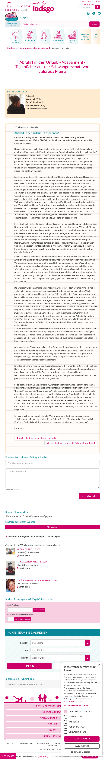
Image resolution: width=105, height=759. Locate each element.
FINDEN (29, 665)
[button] (82, 705)
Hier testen (34, 756)
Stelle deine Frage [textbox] (31, 24)
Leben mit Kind (52, 736)
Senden (94, 24)
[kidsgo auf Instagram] (88, 13)
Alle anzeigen (52, 527)
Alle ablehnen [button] (82, 746)
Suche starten (39, 610)
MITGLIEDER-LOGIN (91, 2)
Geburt (52, 724)
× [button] (99, 665)
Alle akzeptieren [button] (82, 739)
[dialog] (81, 709)
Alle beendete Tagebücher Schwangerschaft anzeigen (34, 536)
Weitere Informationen (73, 701)
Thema (24, 658)
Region (24, 643)
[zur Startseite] (40, 9)
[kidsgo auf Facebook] (93, 13)
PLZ (26, 650)
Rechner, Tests (52, 706)
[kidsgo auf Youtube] (99, 13)
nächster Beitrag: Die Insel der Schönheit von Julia (69, 443)
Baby (52, 730)
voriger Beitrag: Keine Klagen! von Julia (37, 438)
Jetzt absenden (89, 496)
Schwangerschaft (52, 718)
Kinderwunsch (52, 712)
